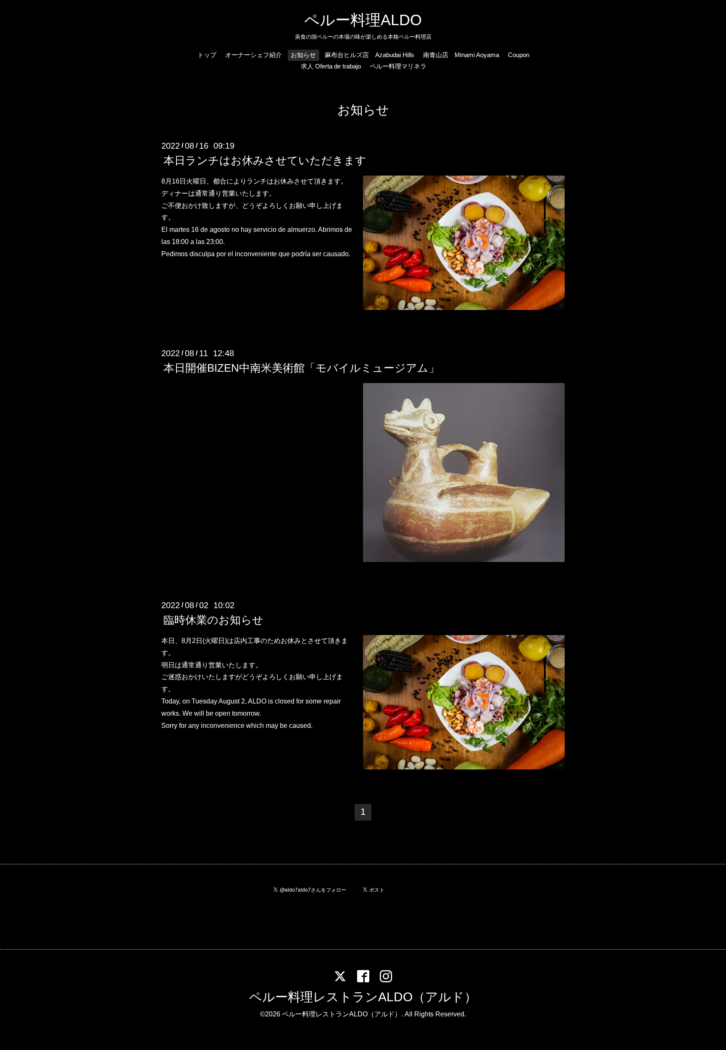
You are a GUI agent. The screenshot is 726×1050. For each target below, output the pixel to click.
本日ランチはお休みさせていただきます (264, 160)
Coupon (518, 54)
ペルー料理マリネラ (398, 66)
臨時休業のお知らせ (213, 620)
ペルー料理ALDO (363, 20)
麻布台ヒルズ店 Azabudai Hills (369, 54)
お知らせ (303, 54)
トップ (206, 54)
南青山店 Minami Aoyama (461, 54)
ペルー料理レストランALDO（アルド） (363, 997)
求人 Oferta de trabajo (331, 66)
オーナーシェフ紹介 (253, 54)
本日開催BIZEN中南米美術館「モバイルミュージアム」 (301, 368)
